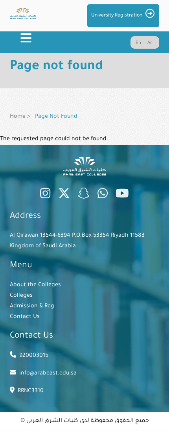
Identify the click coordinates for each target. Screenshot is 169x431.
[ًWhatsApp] (102, 195)
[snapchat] (84, 195)
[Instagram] (45, 195)
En (138, 43)
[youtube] (122, 195)
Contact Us (25, 317)
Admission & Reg (32, 306)
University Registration (116, 15)
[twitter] (64, 195)
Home (18, 117)
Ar (149, 43)
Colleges (21, 296)
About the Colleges (35, 285)
